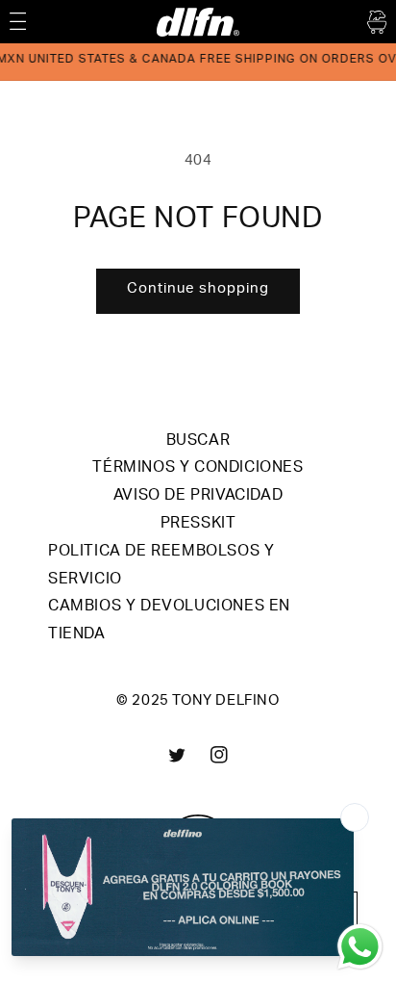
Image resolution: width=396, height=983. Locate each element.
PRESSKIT (198, 524)
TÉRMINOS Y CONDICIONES (197, 469)
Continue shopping (198, 289)
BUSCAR (198, 442)
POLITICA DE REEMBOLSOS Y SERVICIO (161, 566)
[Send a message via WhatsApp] (360, 946)
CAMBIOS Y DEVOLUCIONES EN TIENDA (169, 621)
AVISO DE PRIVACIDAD (198, 496)
